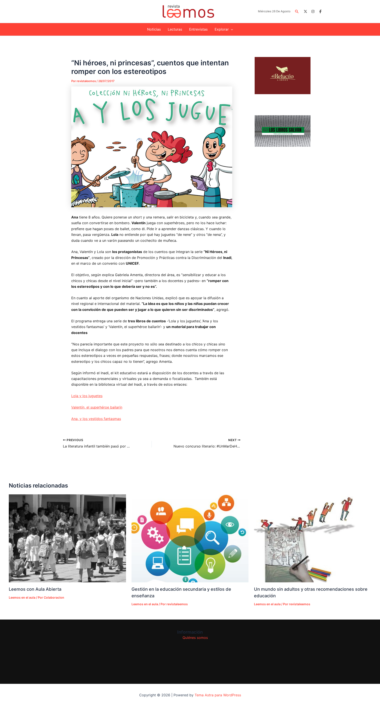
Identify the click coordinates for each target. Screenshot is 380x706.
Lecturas (175, 29)
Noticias (154, 29)
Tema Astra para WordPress (218, 695)
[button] (297, 11)
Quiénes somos (195, 637)
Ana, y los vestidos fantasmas (96, 418)
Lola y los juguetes (86, 396)
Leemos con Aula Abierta (35, 589)
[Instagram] (313, 11)
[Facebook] (320, 11)
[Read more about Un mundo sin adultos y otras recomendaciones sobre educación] (312, 538)
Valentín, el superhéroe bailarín (96, 407)
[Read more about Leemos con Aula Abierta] (67, 538)
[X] (305, 11)
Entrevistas (198, 29)
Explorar (222, 29)
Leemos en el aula (22, 597)
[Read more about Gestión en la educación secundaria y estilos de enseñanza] (190, 538)
